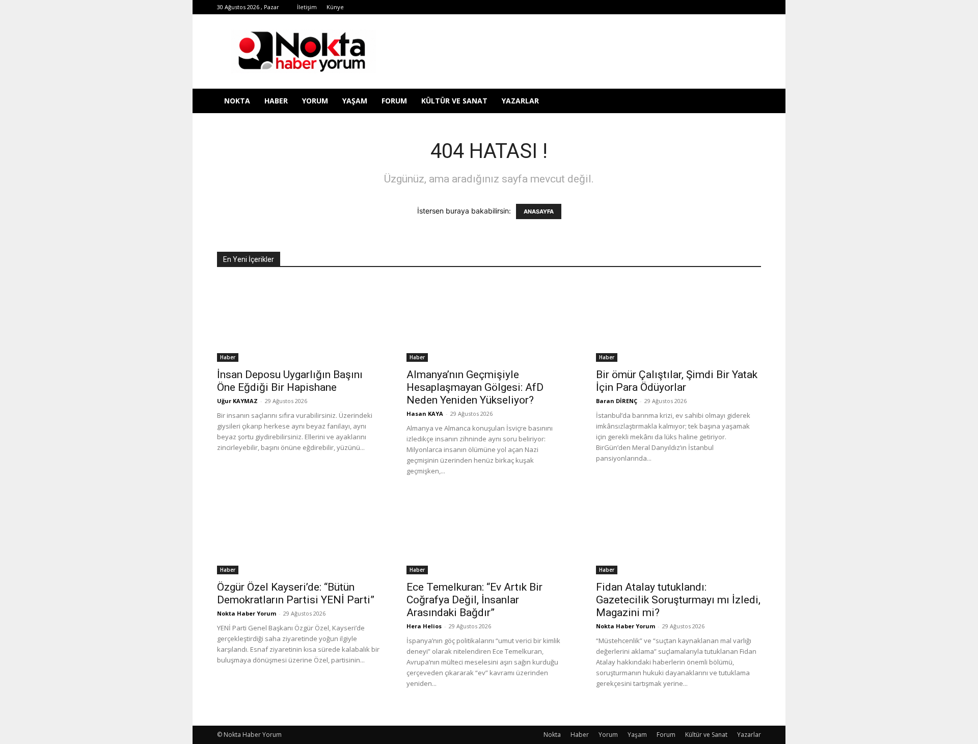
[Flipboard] (635, 7)
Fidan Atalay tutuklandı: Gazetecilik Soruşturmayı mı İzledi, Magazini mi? (678, 600)
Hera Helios (424, 626)
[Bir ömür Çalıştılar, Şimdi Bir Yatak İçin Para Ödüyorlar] (678, 321)
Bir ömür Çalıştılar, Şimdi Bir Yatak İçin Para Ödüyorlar (676, 380)
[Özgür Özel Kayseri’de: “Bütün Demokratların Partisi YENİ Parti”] (299, 533)
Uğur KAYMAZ (237, 401)
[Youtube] (719, 7)
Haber (276, 100)
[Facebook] (619, 7)
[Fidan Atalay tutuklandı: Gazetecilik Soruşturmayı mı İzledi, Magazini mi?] (678, 533)
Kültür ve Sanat (454, 100)
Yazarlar (520, 100)
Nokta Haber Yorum (246, 613)
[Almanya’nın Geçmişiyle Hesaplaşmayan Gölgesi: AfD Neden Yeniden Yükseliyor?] (489, 321)
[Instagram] (652, 7)
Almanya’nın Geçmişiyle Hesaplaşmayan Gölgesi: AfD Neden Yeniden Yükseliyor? (475, 387)
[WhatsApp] (703, 7)
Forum (394, 100)
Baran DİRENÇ (616, 401)
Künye (335, 7)
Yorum (315, 100)
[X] (686, 7)
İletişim (307, 7)
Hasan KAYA (424, 413)
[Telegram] (669, 7)
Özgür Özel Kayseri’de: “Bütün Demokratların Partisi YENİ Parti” (295, 593)
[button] (749, 102)
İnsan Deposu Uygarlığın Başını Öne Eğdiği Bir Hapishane (290, 380)
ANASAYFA (539, 211)
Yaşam (354, 100)
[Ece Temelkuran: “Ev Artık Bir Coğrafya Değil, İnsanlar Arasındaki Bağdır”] (489, 533)
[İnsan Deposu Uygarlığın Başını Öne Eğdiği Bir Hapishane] (299, 321)
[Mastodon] (753, 7)
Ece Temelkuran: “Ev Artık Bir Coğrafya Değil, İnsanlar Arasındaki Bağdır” (474, 600)
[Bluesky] (736, 7)
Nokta (237, 100)
